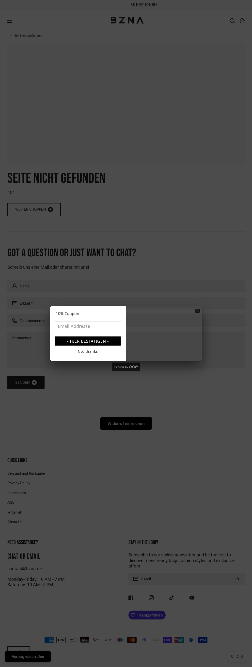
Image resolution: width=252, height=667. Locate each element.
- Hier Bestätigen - (88, 341)
